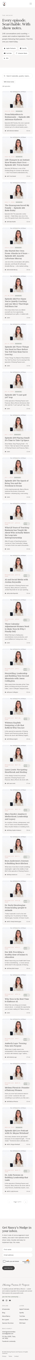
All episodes (6, 1309)
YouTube (9, 53)
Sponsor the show (7, 1323)
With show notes (9, 82)
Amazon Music (22, 53)
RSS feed (22, 1323)
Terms (10, 1356)
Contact (16, 1356)
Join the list (8, 1268)
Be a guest (5, 1319)
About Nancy (6, 1316)
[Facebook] (3, 1300)
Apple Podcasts (11, 48)
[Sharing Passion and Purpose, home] (4, 4)
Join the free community (11, 1297)
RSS (7, 58)
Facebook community (8, 1341)
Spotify (24, 48)
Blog (3, 1312)
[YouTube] (10, 1300)
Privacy (4, 1356)
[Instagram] (6, 1300)
